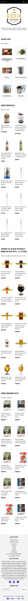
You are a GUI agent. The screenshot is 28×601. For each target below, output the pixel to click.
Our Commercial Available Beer (14, 554)
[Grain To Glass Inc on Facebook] (10, 582)
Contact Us (14, 544)
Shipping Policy (14, 540)
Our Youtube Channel (14, 556)
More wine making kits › (6, 397)
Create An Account (14, 542)
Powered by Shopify (20, 596)
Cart (26, 2)
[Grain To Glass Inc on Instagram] (14, 582)
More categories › (5, 43)
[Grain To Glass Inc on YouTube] (18, 582)
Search (14, 548)
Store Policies (14, 552)
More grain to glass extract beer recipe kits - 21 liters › (13, 256)
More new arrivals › (5, 109)
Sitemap (14, 550)
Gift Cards (14, 546)
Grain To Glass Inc (10, 596)
